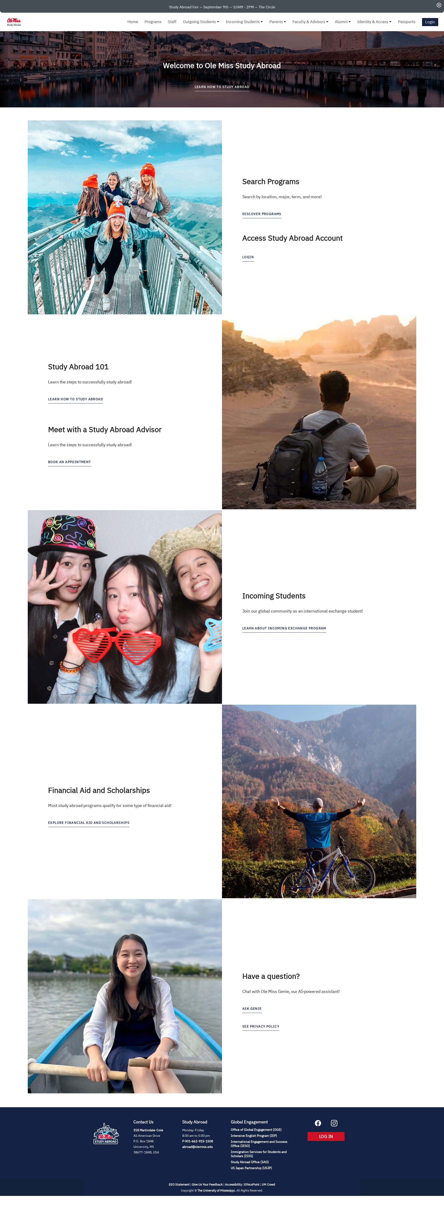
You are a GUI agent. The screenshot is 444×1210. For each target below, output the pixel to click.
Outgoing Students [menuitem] (200, 21)
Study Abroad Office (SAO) (250, 1162)
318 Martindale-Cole (148, 1130)
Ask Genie (252, 1009)
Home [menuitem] (132, 21)
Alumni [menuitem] (341, 21)
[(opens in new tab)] (106, 1149)
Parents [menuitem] (276, 21)
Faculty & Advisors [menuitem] (309, 21)
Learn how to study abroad (75, 399)
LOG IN (332, 1136)
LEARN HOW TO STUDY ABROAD (222, 87)
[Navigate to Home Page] (14, 22)
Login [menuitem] (430, 21)
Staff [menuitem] (172, 21)
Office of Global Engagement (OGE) (256, 1130)
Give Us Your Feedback (207, 1184)
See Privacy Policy (260, 1026)
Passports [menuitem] (406, 21)
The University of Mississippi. (216, 1190)
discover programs (261, 214)
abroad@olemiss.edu (197, 1147)
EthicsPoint (251, 1184)
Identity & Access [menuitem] (373, 21)
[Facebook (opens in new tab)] (318, 1125)
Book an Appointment (69, 462)
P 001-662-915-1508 (197, 1141)
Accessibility (233, 1184)
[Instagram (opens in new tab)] (334, 1125)
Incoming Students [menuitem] (243, 21)
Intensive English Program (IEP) (254, 1136)
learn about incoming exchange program (284, 628)
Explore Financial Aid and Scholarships (89, 823)
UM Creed (268, 1184)
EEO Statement (179, 1184)
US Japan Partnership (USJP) (251, 1168)
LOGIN (248, 257)
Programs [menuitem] (153, 21)
